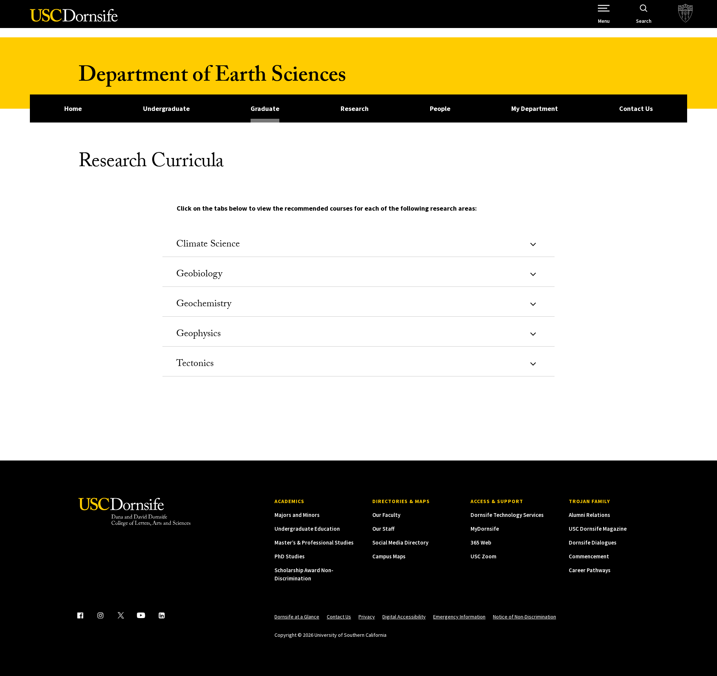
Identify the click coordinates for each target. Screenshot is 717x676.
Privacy (366, 616)
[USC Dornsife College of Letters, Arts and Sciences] (74, 19)
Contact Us (636, 108)
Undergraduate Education (307, 528)
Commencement (589, 556)
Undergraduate (166, 108)
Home (73, 108)
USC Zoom (483, 556)
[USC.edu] (685, 14)
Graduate (265, 108)
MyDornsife (485, 528)
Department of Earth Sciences (212, 77)
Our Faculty (386, 514)
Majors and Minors (297, 514)
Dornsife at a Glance (296, 616)
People (440, 108)
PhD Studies (289, 556)
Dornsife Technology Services (507, 514)
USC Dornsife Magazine (598, 528)
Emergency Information (459, 616)
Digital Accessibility (404, 616)
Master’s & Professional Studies (314, 542)
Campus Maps (389, 556)
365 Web (481, 542)
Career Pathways (590, 570)
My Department (534, 108)
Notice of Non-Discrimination (524, 616)
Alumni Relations (589, 514)
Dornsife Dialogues (593, 542)
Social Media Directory (400, 542)
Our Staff (383, 528)
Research (355, 108)
